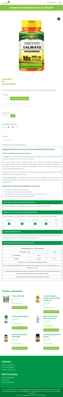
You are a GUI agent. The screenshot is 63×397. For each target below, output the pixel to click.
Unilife (16, 104)
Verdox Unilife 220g (18, 296)
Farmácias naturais (15, 106)
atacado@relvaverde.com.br (27, 395)
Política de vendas (8, 367)
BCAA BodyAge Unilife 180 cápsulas (51, 335)
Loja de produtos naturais (25, 106)
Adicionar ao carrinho (19, 98)
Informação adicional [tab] (7, 140)
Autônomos (7, 106)
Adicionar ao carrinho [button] (19, 307)
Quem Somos (6, 380)
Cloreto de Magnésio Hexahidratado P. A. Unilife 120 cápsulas (51, 298)
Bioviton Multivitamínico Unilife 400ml (19, 335)
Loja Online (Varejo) (8, 382)
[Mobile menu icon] (60, 2)
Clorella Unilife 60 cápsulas (20, 316)
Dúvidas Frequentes (8, 365)
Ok (13, 116)
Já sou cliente (7, 79)
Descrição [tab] (5, 136)
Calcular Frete (6, 113)
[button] (58, 18)
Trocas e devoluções (8, 369)
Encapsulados (11, 104)
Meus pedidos (52, 2)
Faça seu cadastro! (9, 84)
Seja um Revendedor (8, 377)
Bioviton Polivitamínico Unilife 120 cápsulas (50, 317)
